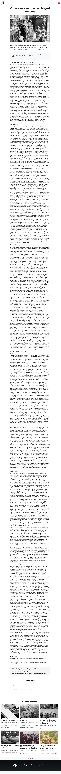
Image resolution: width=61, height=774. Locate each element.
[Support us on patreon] (30, 758)
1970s (13, 669)
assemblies (33, 669)
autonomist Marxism (17, 671)
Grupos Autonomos (17, 673)
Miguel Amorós (30, 671)
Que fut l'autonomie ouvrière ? (27, 689)
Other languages (36, 765)
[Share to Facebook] (38, 54)
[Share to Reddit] (41, 54)
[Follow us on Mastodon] (32, 758)
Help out (26, 765)
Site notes (45, 765)
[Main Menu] (58, 3)
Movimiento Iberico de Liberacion (35, 673)
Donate (20, 765)
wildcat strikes (24, 669)
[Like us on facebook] (28, 758)
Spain (17, 669)
